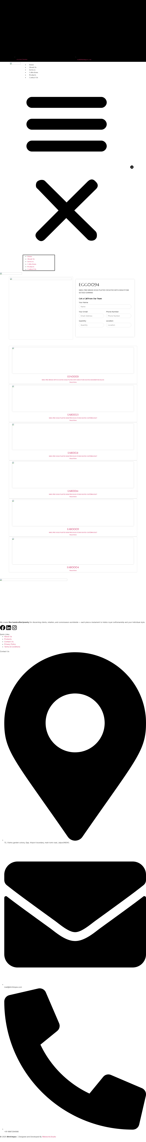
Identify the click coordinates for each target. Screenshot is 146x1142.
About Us (32, 67)
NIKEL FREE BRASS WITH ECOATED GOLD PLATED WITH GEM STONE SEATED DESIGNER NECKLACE (73, 380)
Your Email (83, 312)
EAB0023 (73, 414)
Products (32, 75)
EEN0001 (73, 376)
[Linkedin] (8, 627)
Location (109, 321)
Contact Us (33, 77)
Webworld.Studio (49, 1137)
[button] (66, 167)
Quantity (82, 321)
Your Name (83, 303)
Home (31, 65)
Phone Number (112, 312)
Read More (73, 382)
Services (32, 70)
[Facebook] (2, 627)
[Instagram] (14, 627)
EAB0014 (73, 491)
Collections (33, 72)
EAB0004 (73, 567)
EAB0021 (73, 452)
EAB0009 (73, 529)
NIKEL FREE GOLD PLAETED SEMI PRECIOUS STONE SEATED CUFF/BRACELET (73, 418)
